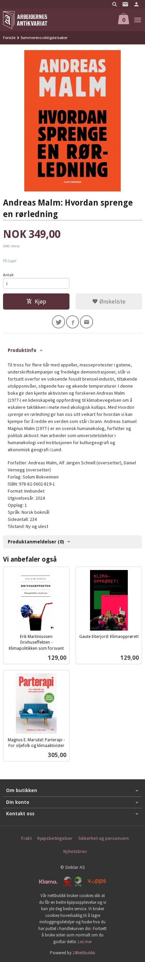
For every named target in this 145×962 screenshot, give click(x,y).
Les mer (85, 942)
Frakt (26, 838)
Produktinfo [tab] (22, 350)
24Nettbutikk (83, 953)
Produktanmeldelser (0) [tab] (36, 541)
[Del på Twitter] (58, 321)
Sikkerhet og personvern (103, 838)
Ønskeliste (111, 301)
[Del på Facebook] (72, 321)
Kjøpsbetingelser (54, 838)
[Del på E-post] (86, 321)
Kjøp (40, 301)
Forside (9, 37)
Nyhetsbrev (75, 851)
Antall (8, 274)
